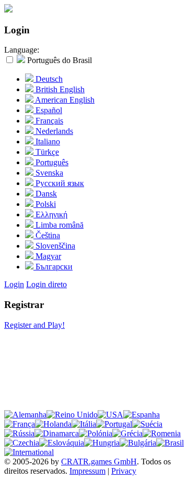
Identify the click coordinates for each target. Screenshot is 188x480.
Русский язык (58, 183)
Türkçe (46, 151)
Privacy (123, 470)
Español (47, 110)
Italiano (46, 141)
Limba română (58, 224)
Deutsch (48, 79)
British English (59, 89)
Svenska (48, 172)
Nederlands (53, 131)
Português (50, 162)
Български (53, 266)
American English (64, 99)
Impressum (87, 470)
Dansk (45, 193)
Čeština (46, 235)
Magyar (47, 256)
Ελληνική (50, 214)
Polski (44, 204)
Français (48, 120)
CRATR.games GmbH (99, 461)
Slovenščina (54, 245)
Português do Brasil (58, 60)
